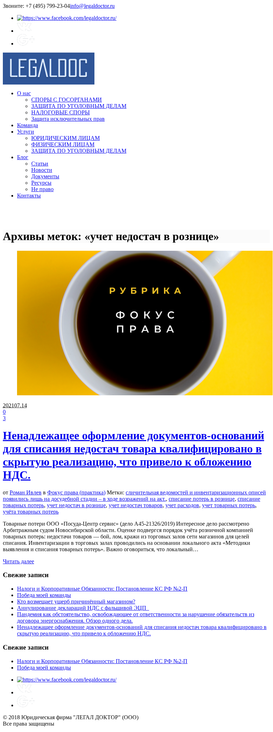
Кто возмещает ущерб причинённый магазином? (76, 601)
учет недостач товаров (136, 505)
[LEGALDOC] (48, 83)
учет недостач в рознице (76, 505)
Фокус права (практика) (76, 492)
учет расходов (182, 505)
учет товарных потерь (228, 505)
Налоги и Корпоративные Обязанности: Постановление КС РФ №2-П (102, 589)
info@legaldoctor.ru (92, 6)
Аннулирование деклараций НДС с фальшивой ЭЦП (83, 608)
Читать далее (18, 561)
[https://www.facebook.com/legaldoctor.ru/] (66, 18)
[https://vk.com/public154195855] (24, 31)
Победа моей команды (44, 595)
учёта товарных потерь (31, 512)
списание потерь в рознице (202, 499)
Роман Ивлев (26, 492)
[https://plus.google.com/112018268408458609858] (26, 43)
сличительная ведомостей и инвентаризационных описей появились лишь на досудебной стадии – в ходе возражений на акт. (134, 495)
